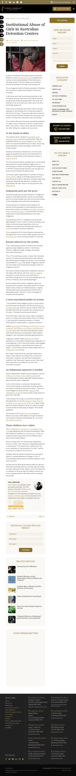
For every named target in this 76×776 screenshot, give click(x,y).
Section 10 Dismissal (59, 96)
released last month (25, 78)
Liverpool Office (36, 711)
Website (15, 508)
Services (55, 92)
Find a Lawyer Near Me (60, 185)
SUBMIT (62, 66)
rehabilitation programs (14, 393)
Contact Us (56, 181)
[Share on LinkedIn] (2, 26)
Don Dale (22, 141)
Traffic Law (56, 89)
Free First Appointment (60, 175)
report (20, 263)
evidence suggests (35, 273)
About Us (55, 161)
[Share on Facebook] (2, 17)
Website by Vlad (66, 770)
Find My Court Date (59, 188)
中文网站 (54, 195)
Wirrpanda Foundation (14, 420)
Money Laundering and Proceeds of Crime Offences (62, 110)
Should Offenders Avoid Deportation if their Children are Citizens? (29, 578)
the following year (29, 434)
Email (10, 508)
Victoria (23, 376)
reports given (16, 326)
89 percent (30, 339)
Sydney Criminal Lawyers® (17, 496)
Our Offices (56, 178)
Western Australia (14, 376)
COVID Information (59, 106)
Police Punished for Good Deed (29, 596)
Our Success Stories (59, 168)
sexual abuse (10, 186)
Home (7, 18)
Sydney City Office (37, 698)
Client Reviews (57, 171)
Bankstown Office (60, 738)
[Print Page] (2, 44)
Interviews (56, 103)
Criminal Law (57, 86)
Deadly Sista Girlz (25, 414)
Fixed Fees (55, 165)
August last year (11, 158)
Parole (54, 114)
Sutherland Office (37, 752)
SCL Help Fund (57, 99)
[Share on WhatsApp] (2, 31)
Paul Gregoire (14, 40)
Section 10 (56, 191)
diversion (32, 391)
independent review (13, 350)
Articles (12, 18)
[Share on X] (2, 22)
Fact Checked (12, 42)
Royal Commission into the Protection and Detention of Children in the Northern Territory (25, 328)
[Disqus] (25, 660)
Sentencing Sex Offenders (27, 566)
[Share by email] (2, 40)
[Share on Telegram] (2, 35)
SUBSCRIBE (25, 550)
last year (35, 141)
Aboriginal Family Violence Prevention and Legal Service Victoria (24, 402)
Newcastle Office (37, 725)
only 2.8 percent (11, 237)
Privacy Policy (8, 768)
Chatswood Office (60, 711)
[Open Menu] (74, 8)
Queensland (33, 376)
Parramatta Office (60, 698)
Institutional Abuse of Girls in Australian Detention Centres (25, 29)
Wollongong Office (38, 738)
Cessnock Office (59, 752)
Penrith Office (59, 725)
